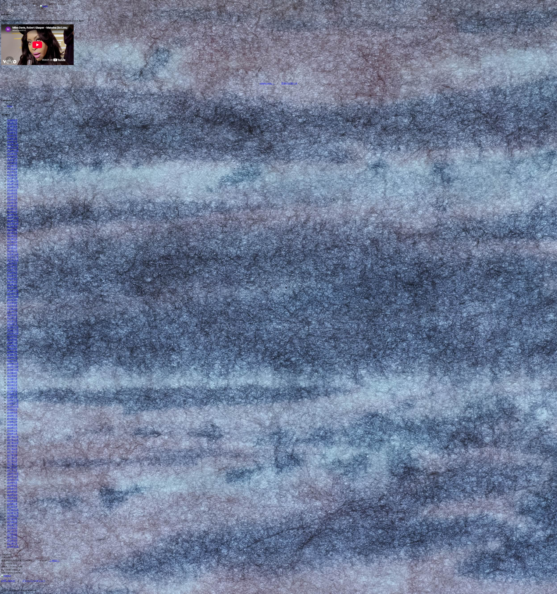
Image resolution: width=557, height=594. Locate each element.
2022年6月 (12, 272)
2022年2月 (12, 284)
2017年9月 (12, 446)
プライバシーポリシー (33, 581)
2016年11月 (13, 476)
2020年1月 (12, 361)
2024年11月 (13, 184)
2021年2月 (12, 321)
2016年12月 (13, 473)
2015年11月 (13, 513)
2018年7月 (12, 415)
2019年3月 (12, 391)
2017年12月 (13, 437)
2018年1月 (12, 434)
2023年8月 (12, 230)
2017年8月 (12, 449)
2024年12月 (13, 181)
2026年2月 (12, 138)
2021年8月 (12, 303)
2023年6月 (12, 236)
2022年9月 (12, 263)
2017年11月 (13, 440)
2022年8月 (12, 266)
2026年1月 (12, 141)
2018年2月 (12, 431)
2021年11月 (13, 294)
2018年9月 (12, 409)
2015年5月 (12, 531)
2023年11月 (13, 221)
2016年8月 (12, 485)
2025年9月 (12, 154)
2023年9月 (12, 227)
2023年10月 (13, 224)
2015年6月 (12, 528)
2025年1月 (12, 178)
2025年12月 (13, 144)
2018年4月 (12, 424)
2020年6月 (12, 345)
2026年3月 (12, 135)
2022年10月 (13, 260)
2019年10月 (13, 370)
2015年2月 (12, 540)
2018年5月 (12, 421)
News (9, 106)
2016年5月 (12, 495)
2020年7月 (12, 342)
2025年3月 (12, 172)
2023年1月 (12, 251)
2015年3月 (12, 537)
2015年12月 (13, 510)
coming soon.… (267, 83)
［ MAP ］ (54, 560)
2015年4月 (12, 534)
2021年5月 (12, 312)
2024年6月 (12, 199)
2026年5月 (12, 129)
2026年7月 (12, 123)
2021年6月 (12, 309)
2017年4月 (12, 461)
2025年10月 (13, 150)
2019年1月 (12, 397)
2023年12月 (13, 217)
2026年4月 (12, 132)
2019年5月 (12, 385)
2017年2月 (12, 467)
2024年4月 (12, 205)
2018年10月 (13, 406)
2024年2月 (12, 211)
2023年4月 (12, 242)
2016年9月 (12, 482)
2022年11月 (13, 257)
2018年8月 (12, 412)
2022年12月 (13, 254)
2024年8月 (12, 193)
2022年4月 (12, 278)
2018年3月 (12, 428)
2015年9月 (12, 519)
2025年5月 (12, 166)
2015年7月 (12, 525)
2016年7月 (12, 488)
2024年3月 (12, 208)
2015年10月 (13, 516)
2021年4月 (12, 315)
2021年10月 (13, 297)
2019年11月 (13, 367)
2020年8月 (12, 339)
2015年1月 (12, 543)
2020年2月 (12, 358)
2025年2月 (12, 175)
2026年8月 (12, 120)
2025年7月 (12, 160)
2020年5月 (12, 348)
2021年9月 (12, 300)
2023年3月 (12, 245)
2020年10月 (13, 333)
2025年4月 (12, 169)
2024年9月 (12, 190)
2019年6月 (12, 382)
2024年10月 (13, 187)
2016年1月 (12, 507)
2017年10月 (13, 443)
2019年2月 (12, 394)
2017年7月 (12, 452)
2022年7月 (12, 269)
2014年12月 (13, 546)
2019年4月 (12, 388)
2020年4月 (12, 351)
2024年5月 (12, 202)
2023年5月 (12, 239)
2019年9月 (12, 373)
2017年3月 (12, 464)
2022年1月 (12, 287)
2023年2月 (12, 248)
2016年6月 (12, 491)
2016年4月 (12, 498)
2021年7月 (12, 306)
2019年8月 (12, 376)
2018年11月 (13, 403)
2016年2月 (12, 504)
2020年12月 (13, 327)
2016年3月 (12, 501)
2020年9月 (12, 336)
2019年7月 (12, 379)
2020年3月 (12, 354)
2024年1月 (12, 214)
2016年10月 (13, 479)
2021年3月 (12, 318)
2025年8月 (12, 157)
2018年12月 (13, 400)
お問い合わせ (8, 581)
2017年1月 (12, 470)
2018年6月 (12, 418)
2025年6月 (12, 163)
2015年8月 (12, 522)
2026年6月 (12, 126)
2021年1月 (12, 324)
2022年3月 (12, 281)
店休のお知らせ (289, 83)
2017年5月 (12, 458)
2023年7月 (12, 233)
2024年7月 (12, 196)
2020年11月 (13, 330)
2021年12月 (13, 291)
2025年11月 (13, 147)
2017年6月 (12, 455)
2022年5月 (12, 275)
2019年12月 (13, 364)
